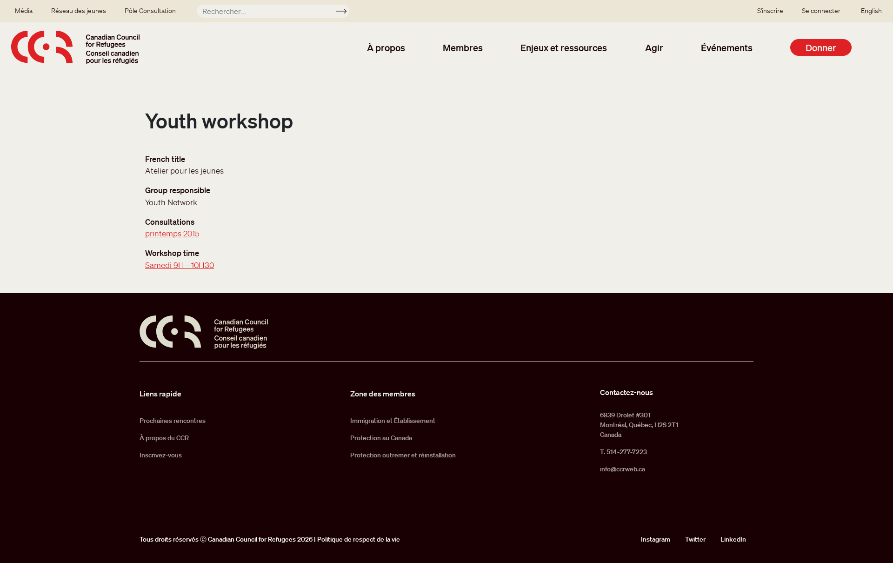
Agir (654, 47)
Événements (727, 47)
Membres (463, 47)
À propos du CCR (164, 438)
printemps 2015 (172, 233)
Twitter (695, 539)
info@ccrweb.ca (622, 469)
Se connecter (821, 11)
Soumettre (345, 12)
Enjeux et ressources (563, 47)
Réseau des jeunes (78, 11)
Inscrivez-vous (161, 455)
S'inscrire (770, 11)
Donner (821, 47)
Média (24, 11)
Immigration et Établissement (392, 420)
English (871, 11)
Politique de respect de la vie (358, 539)
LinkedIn (733, 539)
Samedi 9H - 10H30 (179, 265)
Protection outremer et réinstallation (403, 455)
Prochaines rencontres (173, 420)
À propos (386, 47)
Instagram (655, 539)
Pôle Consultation (150, 11)
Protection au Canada (381, 438)
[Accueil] (75, 47)
